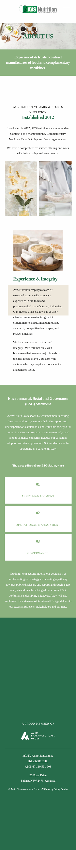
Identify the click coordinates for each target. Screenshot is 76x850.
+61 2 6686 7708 (38, 761)
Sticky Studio (61, 789)
